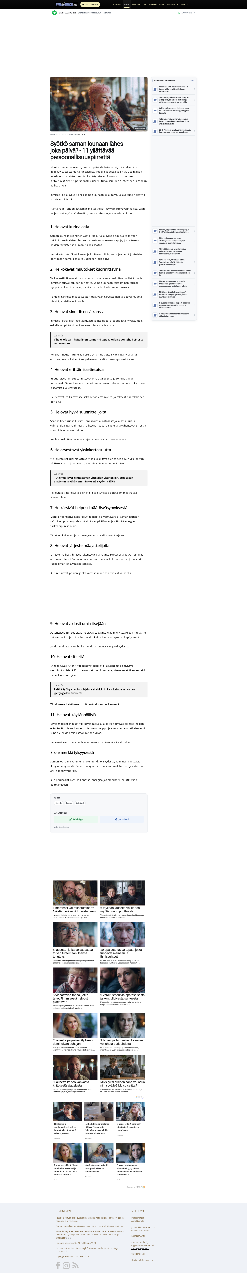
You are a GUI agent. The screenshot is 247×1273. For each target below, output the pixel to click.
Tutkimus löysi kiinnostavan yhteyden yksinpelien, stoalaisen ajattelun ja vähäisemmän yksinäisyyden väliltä (93, 479)
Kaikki (193, 80)
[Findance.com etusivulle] (66, 4)
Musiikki (153, 4)
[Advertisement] (173, 181)
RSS (189, 4)
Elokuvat (136, 4)
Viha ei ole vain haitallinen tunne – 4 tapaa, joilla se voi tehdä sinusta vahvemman (98, 341)
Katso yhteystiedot (140, 1248)
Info (183, 4)
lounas (69, 803)
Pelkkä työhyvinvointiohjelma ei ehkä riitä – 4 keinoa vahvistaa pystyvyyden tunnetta (94, 691)
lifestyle (59, 803)
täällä (68, 1237)
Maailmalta (172, 4)
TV (145, 4)
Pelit (161, 4)
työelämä (80, 803)
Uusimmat (116, 4)
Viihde (127, 4)
